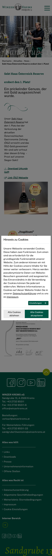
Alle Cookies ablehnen (14, 314)
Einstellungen (35, 303)
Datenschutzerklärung (24, 293)
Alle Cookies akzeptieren (36, 314)
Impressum (12, 297)
